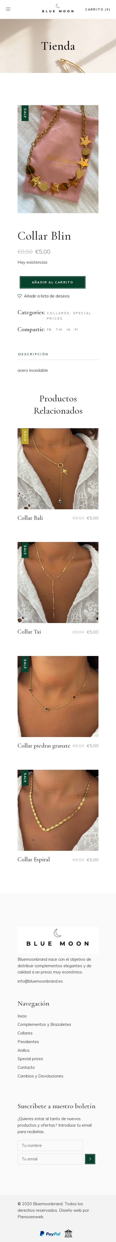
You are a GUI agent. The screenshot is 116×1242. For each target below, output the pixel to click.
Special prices (30, 1058)
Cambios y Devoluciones (40, 1076)
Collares (58, 313)
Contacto (26, 1067)
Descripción (33, 354)
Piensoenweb (30, 1216)
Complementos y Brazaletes (44, 1024)
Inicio (22, 1016)
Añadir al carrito (52, 282)
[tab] (33, 354)
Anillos (24, 1050)
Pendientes (28, 1041)
